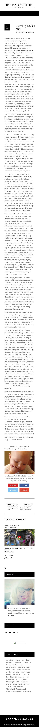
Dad (22, 665)
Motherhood (10, 679)
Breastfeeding (18, 662)
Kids (29, 674)
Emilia (8, 670)
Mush (17, 679)
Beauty (28, 660)
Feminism (16, 672)
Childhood (15, 665)
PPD (17, 682)
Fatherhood (26, 670)
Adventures (10, 660)
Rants (15, 684)
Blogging (9, 662)
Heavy (28, 672)
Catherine (21, 32)
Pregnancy (24, 682)
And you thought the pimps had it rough (13, 507)
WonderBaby (27, 691)
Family (19, 670)
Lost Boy (21, 677)
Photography (10, 682)
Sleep (28, 684)
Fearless (9, 672)
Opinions (24, 679)
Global (23, 672)
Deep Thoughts (11, 667)
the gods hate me (18, 687)
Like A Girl (13, 677)
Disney (28, 667)
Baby (23, 660)
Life (7, 677)
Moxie (9, 87)
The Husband (10, 689)
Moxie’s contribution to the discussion (17, 177)
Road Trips (21, 684)
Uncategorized (21, 689)
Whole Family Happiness (14, 691)
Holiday (8, 674)
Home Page (16, 674)
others (17, 87)
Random (9, 684)
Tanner (8, 687)
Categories (27, 662)
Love (27, 677)
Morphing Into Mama (25, 50)
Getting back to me (26, 27)
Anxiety (17, 660)
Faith (13, 670)
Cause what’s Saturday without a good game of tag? (26, 507)
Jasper (24, 674)
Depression (21, 667)
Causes (8, 665)
